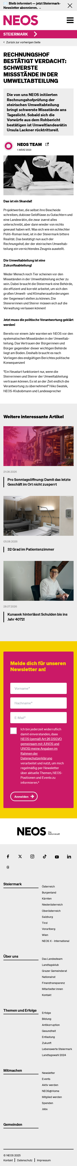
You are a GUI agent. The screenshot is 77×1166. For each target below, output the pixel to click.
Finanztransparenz (53, 983)
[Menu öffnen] (70, 20)
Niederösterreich (52, 904)
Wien (45, 935)
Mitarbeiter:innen (52, 989)
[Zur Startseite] (29, 20)
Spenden (47, 1103)
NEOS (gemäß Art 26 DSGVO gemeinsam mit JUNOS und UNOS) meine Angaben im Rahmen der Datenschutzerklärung (41, 748)
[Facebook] (8, 856)
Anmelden (21, 796)
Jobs (44, 1109)
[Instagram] (32, 856)
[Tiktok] (44, 856)
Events (46, 1079)
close (71, 5)
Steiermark (15, 33)
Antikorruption (51, 1025)
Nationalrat (48, 977)
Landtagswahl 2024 (54, 1055)
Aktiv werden (50, 1085)
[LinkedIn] (69, 856)
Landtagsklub (50, 964)
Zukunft (46, 1043)
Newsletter (48, 1073)
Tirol (44, 922)
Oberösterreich (51, 910)
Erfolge (46, 1012)
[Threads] (8, 867)
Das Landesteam (52, 958)
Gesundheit (49, 1031)
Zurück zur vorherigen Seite (23, 42)
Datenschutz (24, 1160)
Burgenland (49, 892)
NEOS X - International (55, 941)
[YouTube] (57, 856)
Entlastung (48, 1037)
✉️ (6, 3)
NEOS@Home (50, 1091)
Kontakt (46, 995)
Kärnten (47, 898)
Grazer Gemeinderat (54, 970)
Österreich (48, 886)
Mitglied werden (52, 1097)
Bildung (46, 1018)
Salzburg (47, 916)
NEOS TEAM (29, 144)
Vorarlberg (48, 929)
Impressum (44, 1160)
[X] (20, 856)
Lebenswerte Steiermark (57, 1049)
